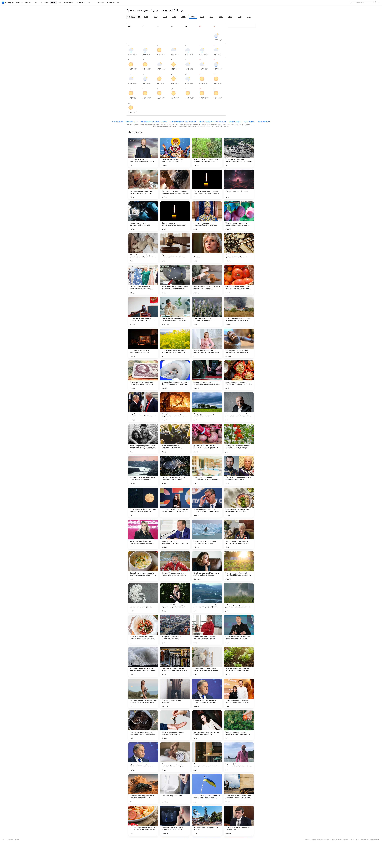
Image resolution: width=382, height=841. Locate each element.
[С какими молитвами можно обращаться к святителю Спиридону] (175, 153)
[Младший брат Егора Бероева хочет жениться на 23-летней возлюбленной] (239, 693)
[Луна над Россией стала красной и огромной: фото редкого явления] (143, 503)
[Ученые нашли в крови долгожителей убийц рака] (143, 216)
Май (183, 17)
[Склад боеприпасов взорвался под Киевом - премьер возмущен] (175, 407)
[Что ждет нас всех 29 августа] (239, 184)
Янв (146, 17)
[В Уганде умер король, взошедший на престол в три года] (207, 216)
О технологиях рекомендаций (339, 839)
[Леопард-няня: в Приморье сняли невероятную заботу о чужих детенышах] (207, 153)
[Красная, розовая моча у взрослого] (175, 693)
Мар (165, 17)
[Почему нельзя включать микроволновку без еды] (143, 343)
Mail (3, 839)
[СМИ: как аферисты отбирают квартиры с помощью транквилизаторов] (175, 725)
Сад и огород (249, 122)
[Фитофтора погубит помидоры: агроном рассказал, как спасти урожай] (239, 280)
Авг (211, 17)
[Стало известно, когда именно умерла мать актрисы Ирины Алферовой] (239, 534)
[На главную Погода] (9, 2)
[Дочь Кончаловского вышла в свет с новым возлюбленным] (207, 725)
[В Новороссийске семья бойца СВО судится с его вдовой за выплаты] (239, 343)
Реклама (17, 839)
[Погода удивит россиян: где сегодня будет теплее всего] (207, 407)
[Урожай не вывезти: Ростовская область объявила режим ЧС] (143, 471)
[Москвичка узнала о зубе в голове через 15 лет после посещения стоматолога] (175, 821)
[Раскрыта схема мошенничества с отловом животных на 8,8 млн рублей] (239, 789)
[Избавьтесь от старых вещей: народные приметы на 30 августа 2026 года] (175, 662)
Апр (174, 17)
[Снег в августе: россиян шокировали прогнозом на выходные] (207, 312)
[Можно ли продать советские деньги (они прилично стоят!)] (143, 375)
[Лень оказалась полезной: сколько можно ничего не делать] (207, 280)
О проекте (306, 839)
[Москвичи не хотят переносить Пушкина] (207, 821)
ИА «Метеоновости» (374, 839)
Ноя (239, 17)
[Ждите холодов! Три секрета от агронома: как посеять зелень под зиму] (239, 662)
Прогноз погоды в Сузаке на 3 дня (124, 122)
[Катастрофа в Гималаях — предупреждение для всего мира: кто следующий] (239, 153)
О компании (9, 839)
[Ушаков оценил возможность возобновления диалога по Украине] (207, 693)
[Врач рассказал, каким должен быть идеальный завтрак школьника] (239, 503)
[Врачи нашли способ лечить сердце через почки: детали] (143, 598)
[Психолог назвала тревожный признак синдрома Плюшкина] (239, 248)
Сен (221, 17)
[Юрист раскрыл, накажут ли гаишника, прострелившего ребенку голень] (175, 248)
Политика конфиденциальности (320, 839)
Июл (202, 17)
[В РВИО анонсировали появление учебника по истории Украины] (207, 789)
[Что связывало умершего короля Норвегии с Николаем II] (239, 471)
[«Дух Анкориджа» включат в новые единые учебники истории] (143, 407)
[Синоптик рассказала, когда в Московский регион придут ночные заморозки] (175, 471)
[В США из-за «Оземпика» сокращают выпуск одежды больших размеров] (143, 280)
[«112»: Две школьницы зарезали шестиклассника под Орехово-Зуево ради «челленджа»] (207, 184)
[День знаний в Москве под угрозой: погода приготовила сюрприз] (175, 598)
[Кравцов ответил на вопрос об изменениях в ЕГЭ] (239, 821)
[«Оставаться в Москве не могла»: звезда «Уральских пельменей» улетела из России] (175, 503)
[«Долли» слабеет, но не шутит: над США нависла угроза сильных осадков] (143, 662)
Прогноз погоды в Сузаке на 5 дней (154, 122)
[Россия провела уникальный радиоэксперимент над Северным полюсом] (207, 534)
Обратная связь (354, 839)
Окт (230, 17)
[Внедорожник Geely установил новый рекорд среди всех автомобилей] (143, 789)
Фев (155, 17)
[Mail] (3, 2)
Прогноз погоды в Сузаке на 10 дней (212, 122)
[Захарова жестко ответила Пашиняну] (207, 248)
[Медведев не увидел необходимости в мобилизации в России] (175, 534)
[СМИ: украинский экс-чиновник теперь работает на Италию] (239, 630)
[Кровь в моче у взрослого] (175, 789)
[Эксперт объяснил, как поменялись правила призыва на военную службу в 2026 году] (207, 375)
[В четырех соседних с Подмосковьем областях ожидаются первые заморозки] (175, 439)
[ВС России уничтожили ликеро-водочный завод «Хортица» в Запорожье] (239, 312)
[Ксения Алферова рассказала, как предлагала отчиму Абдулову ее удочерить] (143, 439)
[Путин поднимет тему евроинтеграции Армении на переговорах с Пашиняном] (143, 757)
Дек (249, 17)
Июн (193, 17)
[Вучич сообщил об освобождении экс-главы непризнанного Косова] (207, 503)
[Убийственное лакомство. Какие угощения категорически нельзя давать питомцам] (175, 184)
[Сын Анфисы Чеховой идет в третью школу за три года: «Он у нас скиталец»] (207, 343)
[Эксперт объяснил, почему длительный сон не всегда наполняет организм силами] (175, 757)
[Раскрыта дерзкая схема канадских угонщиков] (175, 630)
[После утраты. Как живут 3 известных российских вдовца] (143, 153)
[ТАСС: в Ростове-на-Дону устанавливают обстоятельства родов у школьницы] (143, 248)
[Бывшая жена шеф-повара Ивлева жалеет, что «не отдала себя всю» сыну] (239, 407)
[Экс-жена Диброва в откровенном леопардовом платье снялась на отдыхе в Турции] (143, 693)
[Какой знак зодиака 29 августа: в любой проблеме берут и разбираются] (207, 566)
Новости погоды (235, 122)
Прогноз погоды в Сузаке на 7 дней (183, 122)
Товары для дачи (263, 122)
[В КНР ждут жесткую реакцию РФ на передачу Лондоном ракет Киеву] (175, 280)
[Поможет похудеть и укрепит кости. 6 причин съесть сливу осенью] (239, 216)
